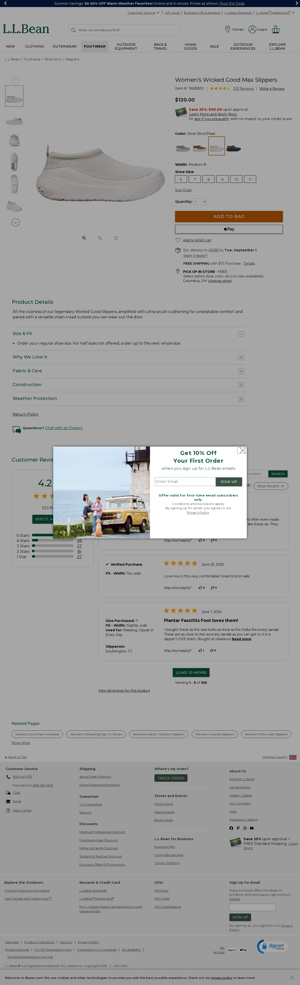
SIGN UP (229, 482)
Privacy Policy (198, 512)
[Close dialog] (241, 450)
